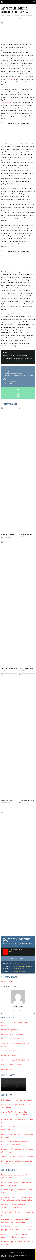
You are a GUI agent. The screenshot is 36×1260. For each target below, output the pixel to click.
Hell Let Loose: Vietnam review (12, 1034)
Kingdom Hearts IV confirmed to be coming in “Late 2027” (17, 1162)
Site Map (27, 1255)
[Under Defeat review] (9, 735)
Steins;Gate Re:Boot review (11, 1065)
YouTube (21, 1255)
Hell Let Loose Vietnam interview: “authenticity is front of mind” (13, 1206)
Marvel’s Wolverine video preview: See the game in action (16, 1176)
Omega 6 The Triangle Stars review (7, 535)
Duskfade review (7, 1069)
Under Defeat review (7, 800)
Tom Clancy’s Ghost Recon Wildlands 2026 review (16, 1044)
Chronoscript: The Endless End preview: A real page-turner (17, 1213)
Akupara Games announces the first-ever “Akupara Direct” (16, 1106)
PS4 (17, 966)
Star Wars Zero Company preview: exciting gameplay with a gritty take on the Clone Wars (16, 1228)
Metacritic (9, 1255)
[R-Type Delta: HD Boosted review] (27, 735)
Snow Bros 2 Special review (9, 668)
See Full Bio (17, 1010)
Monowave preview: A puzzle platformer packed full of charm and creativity (15, 1235)
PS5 (20, 966)
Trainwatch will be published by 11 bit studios (18, 1156)
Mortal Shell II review (8, 1055)
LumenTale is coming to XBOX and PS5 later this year (17, 1120)
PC (14, 966)
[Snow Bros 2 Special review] (9, 603)
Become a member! (7, 981)
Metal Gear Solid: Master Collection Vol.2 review (15, 1023)
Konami (9, 79)
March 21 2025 (18, 964)
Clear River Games (19, 971)
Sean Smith (6, 19)
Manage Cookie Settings (7, 1256)
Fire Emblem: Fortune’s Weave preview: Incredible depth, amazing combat (15, 1220)
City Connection (6, 102)
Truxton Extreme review (26, 668)
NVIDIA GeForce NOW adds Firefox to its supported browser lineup (15, 1143)
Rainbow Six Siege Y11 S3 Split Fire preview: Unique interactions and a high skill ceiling (17, 1198)
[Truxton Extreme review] (27, 603)
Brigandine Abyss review (10, 1030)
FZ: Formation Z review (25, 534)
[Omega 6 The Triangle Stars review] (9, 469)
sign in (17, 959)
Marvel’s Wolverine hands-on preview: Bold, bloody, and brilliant (16, 1183)
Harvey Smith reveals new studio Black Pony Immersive (17, 1135)
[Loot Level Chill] (6, 1)
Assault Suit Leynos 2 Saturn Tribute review (16, 940)
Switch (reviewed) (27, 966)
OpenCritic (15, 1255)
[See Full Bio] (22, 1010)
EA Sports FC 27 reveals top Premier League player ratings (17, 1150)
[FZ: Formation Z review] (27, 469)
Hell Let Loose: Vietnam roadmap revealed (16, 1100)
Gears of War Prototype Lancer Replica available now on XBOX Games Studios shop (17, 1113)
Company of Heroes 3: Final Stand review (16, 1060)
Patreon (3, 1255)
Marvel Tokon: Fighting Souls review (14, 1039)
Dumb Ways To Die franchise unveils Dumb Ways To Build (16, 1128)
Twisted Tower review (9, 1051)
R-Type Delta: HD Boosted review (26, 801)
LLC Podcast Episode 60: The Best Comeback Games (17, 1191)
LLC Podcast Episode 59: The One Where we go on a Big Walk (17, 1243)
